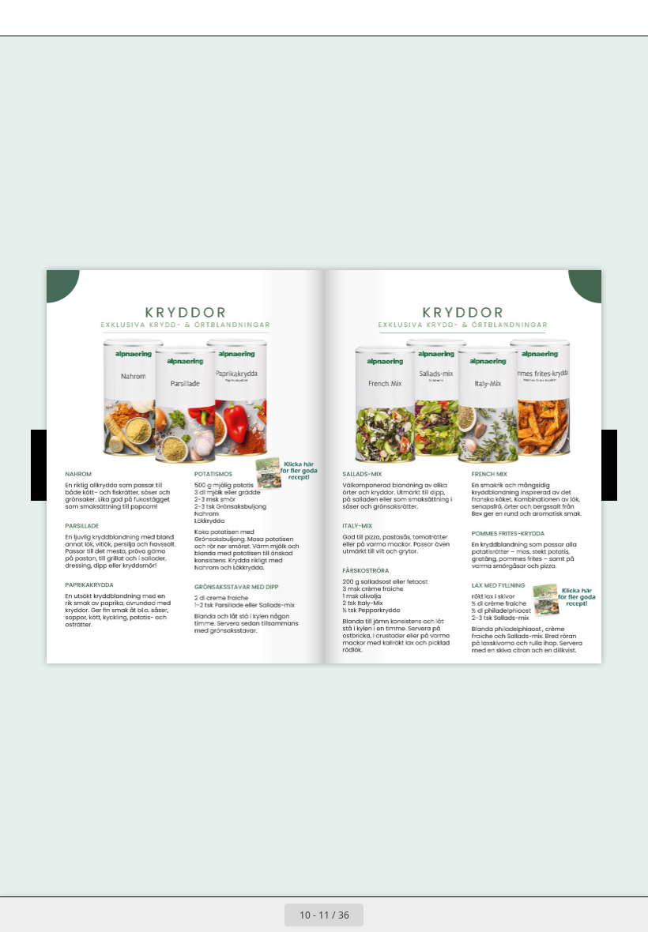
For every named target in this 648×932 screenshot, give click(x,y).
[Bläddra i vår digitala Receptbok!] (286, 472)
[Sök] (22, 18)
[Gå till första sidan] (232, 914)
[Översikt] (58, 18)
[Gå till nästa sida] (381, 914)
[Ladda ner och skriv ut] (129, 18)
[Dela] (590, 18)
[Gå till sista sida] (415, 914)
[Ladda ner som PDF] (93, 18)
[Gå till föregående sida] (267, 914)
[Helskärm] (625, 18)
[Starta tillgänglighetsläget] (165, 18)
